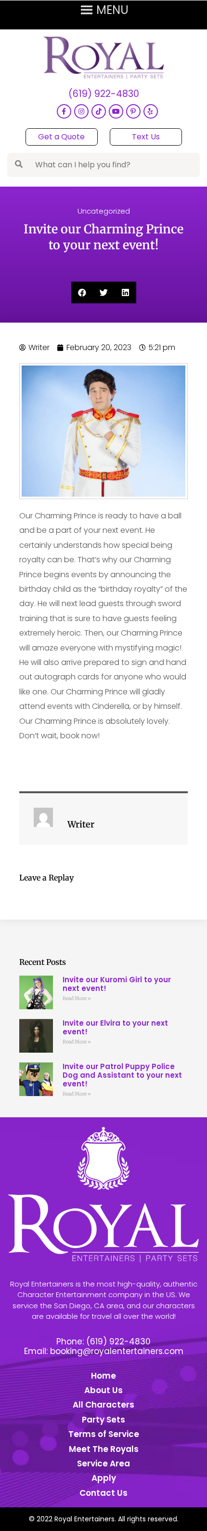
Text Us (146, 136)
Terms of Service (103, 1434)
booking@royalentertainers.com (116, 1351)
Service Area (103, 1463)
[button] (82, 292)
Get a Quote (61, 136)
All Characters (103, 1404)
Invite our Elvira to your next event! (115, 1027)
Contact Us (103, 1493)
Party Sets (103, 1419)
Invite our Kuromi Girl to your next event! (117, 984)
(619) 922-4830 (103, 94)
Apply (103, 1478)
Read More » (77, 998)
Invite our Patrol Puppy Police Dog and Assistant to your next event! (122, 1075)
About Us (103, 1390)
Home (103, 1376)
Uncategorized (104, 211)
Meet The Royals (104, 1449)
